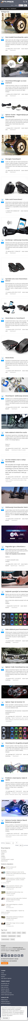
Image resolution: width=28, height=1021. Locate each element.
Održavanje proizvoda (6, 992)
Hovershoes (9, 358)
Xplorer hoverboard (16, 718)
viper (23, 718)
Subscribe (4, 963)
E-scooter (3, 858)
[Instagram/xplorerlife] (15, 956)
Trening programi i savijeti (7, 859)
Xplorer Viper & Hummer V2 (15, 702)
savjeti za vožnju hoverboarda (12, 480)
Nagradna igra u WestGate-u (15, 546)
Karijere (3, 976)
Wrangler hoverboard (12, 159)
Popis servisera (4, 987)
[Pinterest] (12, 956)
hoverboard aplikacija (19, 719)
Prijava (16, 5)
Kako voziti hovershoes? (13, 199)
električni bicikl (12, 936)
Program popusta (5, 1001)
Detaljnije (7, 46)
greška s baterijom (9, 794)
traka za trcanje (5, 939)
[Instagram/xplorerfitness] (19, 956)
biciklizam (4, 936)
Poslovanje (3, 974)
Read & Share (4, 861)
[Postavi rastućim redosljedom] (16, 843)
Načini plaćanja (5, 985)
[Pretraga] (24, 2)
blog (25, 480)
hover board (9, 835)
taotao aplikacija (9, 719)
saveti (14, 932)
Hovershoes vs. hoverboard (15, 318)
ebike (24, 932)
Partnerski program (5, 1003)
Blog (12, 5)
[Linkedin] (9, 956)
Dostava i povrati (5, 989)
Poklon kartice (4, 999)
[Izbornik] (26, 2)
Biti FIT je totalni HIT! (11, 867)
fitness (8, 932)
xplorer (22, 480)
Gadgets (3, 856)
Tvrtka (2, 972)
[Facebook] (2, 956)
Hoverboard (4, 852)
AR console (3, 850)
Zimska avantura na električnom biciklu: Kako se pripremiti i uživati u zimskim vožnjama (15, 879)
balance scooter (16, 835)
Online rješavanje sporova (7, 994)
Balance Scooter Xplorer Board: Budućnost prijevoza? (16, 821)
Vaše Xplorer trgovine (6, 978)
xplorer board (23, 835)
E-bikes (3, 853)
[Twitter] (5, 956)
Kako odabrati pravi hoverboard (16, 629)
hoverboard (14, 478)
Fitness (2, 855)
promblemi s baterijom (17, 793)
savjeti (3, 932)
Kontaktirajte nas (5, 983)
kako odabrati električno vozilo (16, 432)
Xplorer (2, 8)
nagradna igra (13, 565)
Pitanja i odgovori (5, 991)
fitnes (19, 932)
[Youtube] (22, 956)
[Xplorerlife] (7, 2)
